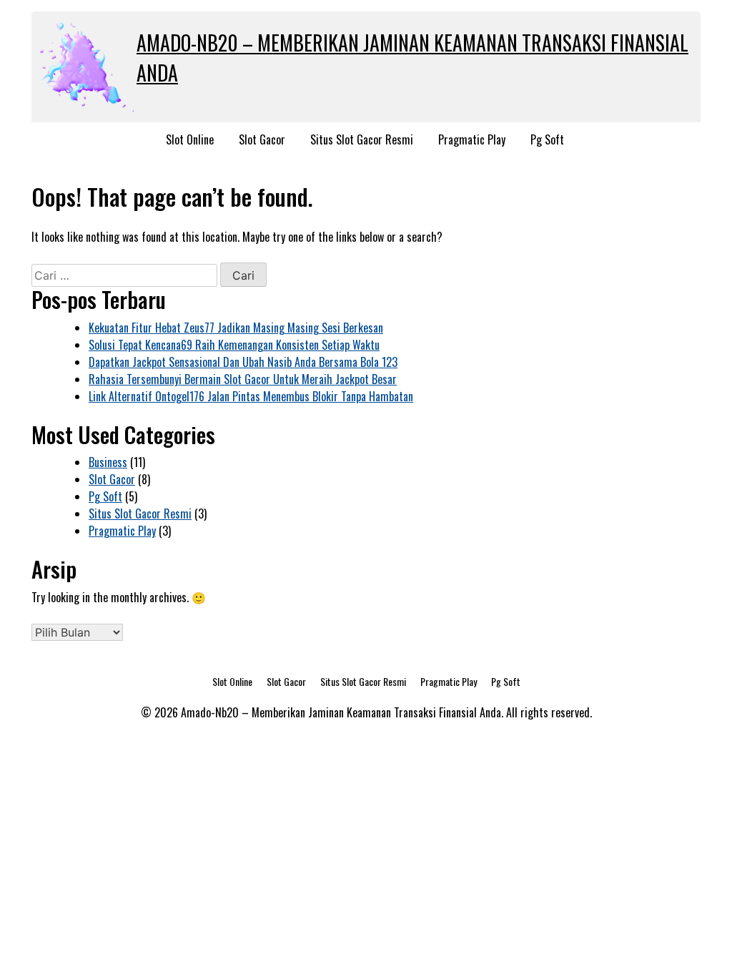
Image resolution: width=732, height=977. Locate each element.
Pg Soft (547, 139)
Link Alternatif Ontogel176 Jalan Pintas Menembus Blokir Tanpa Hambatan (251, 396)
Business (108, 462)
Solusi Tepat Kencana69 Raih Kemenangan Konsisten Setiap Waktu (234, 344)
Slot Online (190, 139)
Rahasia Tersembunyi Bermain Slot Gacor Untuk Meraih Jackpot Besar (243, 379)
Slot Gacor (262, 139)
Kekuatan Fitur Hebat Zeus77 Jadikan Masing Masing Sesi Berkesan (236, 327)
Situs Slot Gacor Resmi (361, 139)
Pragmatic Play (471, 139)
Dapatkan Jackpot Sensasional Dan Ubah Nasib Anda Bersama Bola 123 (243, 361)
